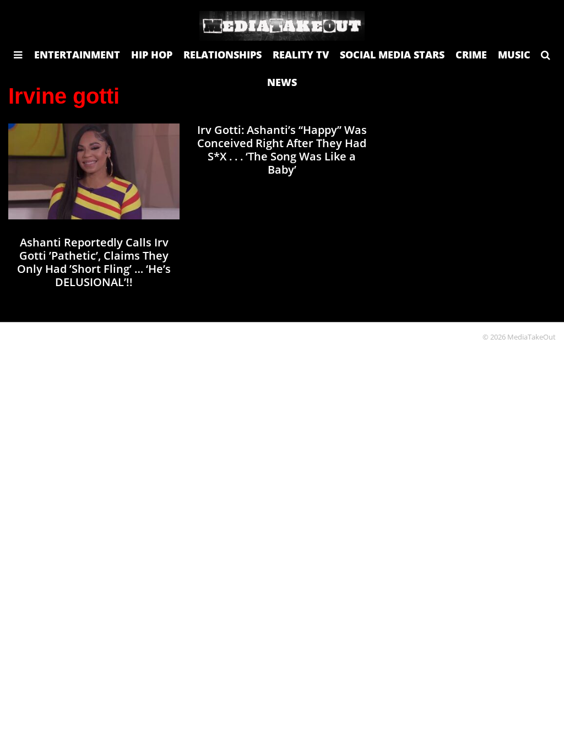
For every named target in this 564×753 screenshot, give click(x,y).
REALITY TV (301, 54)
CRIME (471, 54)
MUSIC (514, 54)
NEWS (282, 82)
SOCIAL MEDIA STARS (392, 54)
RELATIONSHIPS (222, 54)
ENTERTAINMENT (77, 54)
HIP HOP (151, 54)
